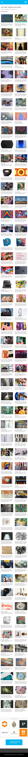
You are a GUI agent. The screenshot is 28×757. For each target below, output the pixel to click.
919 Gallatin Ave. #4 (11, 710)
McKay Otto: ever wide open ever (6, 625)
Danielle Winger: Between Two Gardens (21, 359)
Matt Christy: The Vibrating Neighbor (7, 513)
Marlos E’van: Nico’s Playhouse (20, 177)
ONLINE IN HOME (4, 429)
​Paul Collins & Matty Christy (19, 387)
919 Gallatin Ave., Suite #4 (12, 38)
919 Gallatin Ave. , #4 (11, 276)
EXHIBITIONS (6, 754)
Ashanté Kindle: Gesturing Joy (20, 275)
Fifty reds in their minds (5, 219)
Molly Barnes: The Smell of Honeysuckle (7, 555)
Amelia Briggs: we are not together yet (21, 625)
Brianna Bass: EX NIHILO (5, 79)
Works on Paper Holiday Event (6, 457)
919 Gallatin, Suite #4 (11, 332)
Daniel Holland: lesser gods (19, 457)
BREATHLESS (17, 415)
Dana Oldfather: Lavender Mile (6, 121)
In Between (16, 485)
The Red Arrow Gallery (4, 38)
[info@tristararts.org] (26, 750)
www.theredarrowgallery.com (5, 9)
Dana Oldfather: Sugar (18, 695)
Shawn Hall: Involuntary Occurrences (21, 681)
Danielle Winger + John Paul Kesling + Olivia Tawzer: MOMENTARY (12, 233)
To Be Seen (3, 415)
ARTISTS (11, 754)
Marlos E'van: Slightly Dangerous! (6, 471)
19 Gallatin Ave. (10, 304)
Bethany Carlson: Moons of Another (21, 541)
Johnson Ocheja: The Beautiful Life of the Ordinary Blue (10, 331)
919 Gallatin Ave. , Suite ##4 (12, 360)
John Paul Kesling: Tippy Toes (20, 373)
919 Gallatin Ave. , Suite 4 (12, 206)
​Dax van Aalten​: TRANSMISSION (6, 597)
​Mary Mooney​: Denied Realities (20, 667)
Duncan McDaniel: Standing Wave (20, 569)
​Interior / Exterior (3, 317)
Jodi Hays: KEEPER (4, 611)
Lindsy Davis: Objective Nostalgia (6, 373)
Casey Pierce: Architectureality (6, 541)
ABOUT (15, 754)
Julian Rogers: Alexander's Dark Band (7, 485)
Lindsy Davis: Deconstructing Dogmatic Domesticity (9, 177)
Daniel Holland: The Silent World (6, 569)
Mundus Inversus (4, 289)
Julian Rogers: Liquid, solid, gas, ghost (21, 163)
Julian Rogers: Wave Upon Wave (6, 275)
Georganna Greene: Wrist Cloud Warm (7, 499)
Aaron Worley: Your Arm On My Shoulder (7, 261)
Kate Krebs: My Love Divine (5, 667)
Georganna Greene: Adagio (19, 583)
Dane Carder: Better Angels (19, 653)
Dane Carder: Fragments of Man (20, 443)
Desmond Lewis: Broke (18, 317)
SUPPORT (19, 754)
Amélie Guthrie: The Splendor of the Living (8, 527)
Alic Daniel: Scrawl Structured (6, 709)
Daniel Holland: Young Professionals (7, 681)
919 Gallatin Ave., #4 (14, 9)
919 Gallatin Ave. (25, 94)
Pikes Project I (3, 653)
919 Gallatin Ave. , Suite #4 (12, 108)
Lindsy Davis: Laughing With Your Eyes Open (8, 443)
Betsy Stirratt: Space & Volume (6, 695)
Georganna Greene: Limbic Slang (20, 289)
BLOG (22, 754)
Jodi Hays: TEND (17, 471)
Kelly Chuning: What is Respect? (20, 261)
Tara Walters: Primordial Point (20, 709)
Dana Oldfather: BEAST (18, 429)
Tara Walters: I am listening (19, 611)
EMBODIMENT (3, 163)
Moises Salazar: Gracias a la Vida (20, 303)
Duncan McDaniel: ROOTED (5, 387)
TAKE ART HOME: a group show (20, 597)
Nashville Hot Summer (18, 121)
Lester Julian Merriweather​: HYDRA (7, 583)
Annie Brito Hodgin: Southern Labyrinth (21, 233)
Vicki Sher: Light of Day (5, 639)
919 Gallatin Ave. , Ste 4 (12, 458)
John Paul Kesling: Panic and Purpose (21, 499)
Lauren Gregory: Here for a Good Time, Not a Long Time (10, 303)
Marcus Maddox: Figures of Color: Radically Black (9, 345)
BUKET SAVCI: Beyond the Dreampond (21, 219)
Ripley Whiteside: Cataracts (5, 401)
